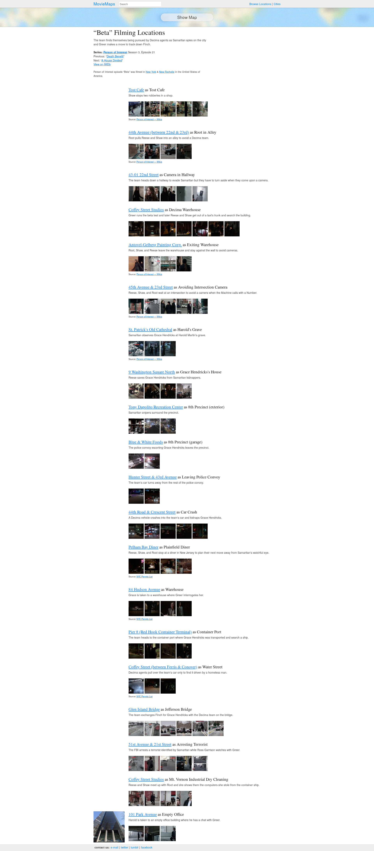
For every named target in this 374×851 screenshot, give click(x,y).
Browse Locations (260, 4)
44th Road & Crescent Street (152, 512)
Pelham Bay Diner (143, 547)
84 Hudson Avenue (144, 589)
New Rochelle (166, 72)
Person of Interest (115, 52)
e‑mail (114, 847)
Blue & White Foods (146, 442)
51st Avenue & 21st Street (150, 744)
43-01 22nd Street (144, 174)
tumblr (134, 847)
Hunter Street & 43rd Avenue (153, 477)
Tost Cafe (136, 89)
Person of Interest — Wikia (149, 119)
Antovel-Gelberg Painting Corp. (155, 244)
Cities (277, 4)
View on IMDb (102, 64)
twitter (124, 847)
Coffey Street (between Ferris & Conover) (163, 666)
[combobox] (140, 4)
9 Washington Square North (152, 372)
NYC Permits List (145, 576)
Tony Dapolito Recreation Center (156, 407)
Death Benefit (115, 56)
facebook (146, 847)
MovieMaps (104, 4)
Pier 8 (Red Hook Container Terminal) (160, 631)
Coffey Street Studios (146, 209)
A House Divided (111, 60)
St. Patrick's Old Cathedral (150, 329)
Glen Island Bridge (144, 709)
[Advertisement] (246, 55)
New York (151, 72)
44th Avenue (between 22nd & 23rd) (159, 132)
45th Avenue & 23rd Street (151, 287)
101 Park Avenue (143, 814)
